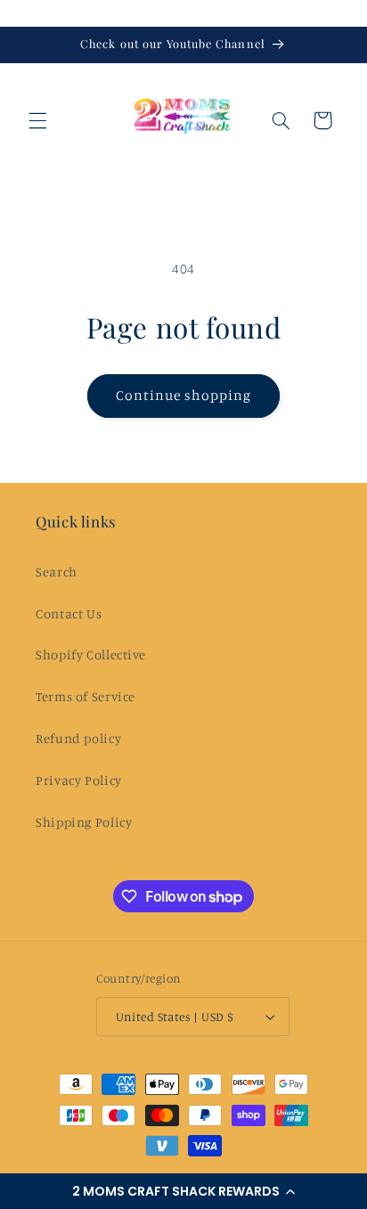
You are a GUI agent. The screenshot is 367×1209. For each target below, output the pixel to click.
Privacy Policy (79, 780)
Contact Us (69, 613)
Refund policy (78, 738)
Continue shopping (184, 395)
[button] (183, 1191)
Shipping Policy (84, 821)
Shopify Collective (90, 654)
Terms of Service (85, 696)
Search (56, 571)
